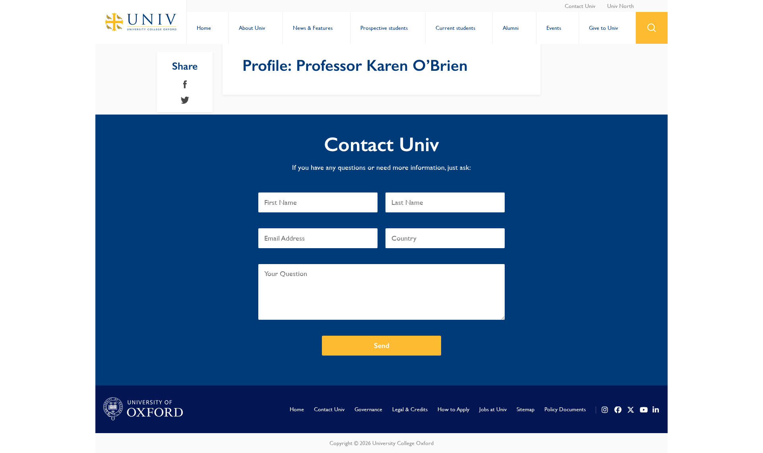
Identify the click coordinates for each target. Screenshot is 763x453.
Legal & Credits (410, 409)
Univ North (620, 6)
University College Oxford (141, 22)
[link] (605, 410)
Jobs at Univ (493, 409)
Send (381, 345)
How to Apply (453, 409)
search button (652, 28)
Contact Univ (580, 6)
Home (204, 28)
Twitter (185, 100)
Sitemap (525, 409)
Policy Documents (565, 409)
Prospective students (384, 28)
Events (553, 28)
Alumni (511, 28)
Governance (368, 409)
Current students (455, 28)
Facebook (185, 84)
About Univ (252, 28)
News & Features (313, 28)
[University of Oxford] (143, 409)
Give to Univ (603, 28)
